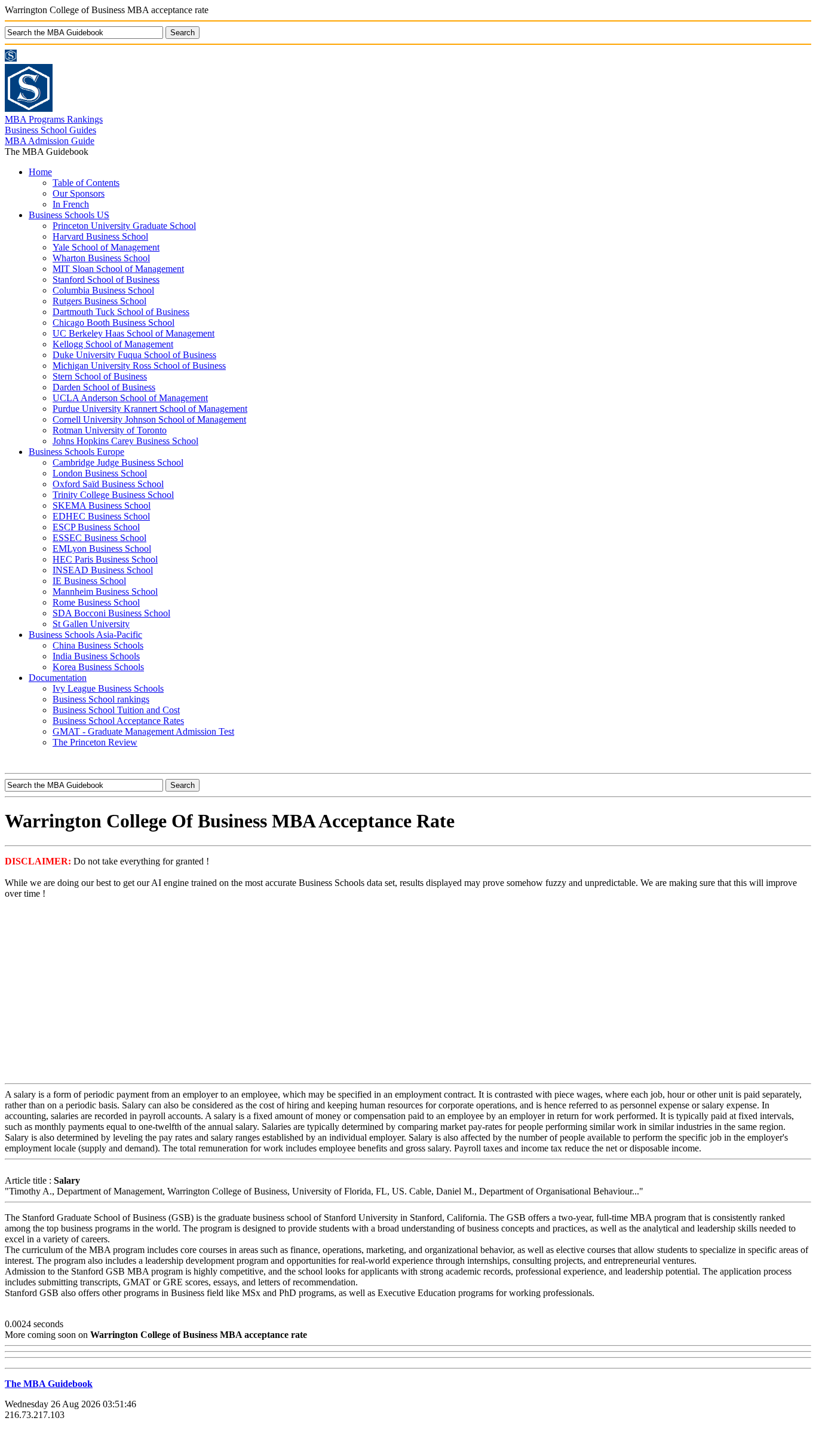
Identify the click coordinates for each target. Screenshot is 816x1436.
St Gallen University (91, 624)
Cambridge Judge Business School (118, 462)
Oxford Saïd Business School (108, 484)
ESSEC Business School (99, 538)
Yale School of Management (106, 247)
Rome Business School (96, 602)
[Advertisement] (408, 992)
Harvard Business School (100, 236)
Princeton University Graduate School (124, 226)
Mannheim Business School (105, 591)
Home (40, 172)
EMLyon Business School (102, 548)
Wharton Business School (101, 258)
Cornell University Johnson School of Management (149, 419)
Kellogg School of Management (113, 344)
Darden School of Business (104, 387)
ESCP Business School (96, 527)
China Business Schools (98, 645)
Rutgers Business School (99, 301)
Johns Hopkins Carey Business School (125, 441)
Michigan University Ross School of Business (139, 365)
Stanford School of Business (106, 279)
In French (71, 204)
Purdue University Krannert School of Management (150, 409)
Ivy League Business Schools (108, 688)
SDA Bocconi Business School (111, 613)
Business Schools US (69, 215)
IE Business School (89, 581)
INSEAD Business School (103, 570)
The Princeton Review (95, 742)
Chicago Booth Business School (113, 322)
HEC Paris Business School (105, 559)
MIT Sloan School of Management (118, 269)
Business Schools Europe (76, 452)
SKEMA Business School (102, 505)
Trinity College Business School (113, 495)
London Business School (100, 473)
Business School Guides (50, 130)
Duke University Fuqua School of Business (134, 355)
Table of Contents (86, 183)
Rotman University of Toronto (110, 430)
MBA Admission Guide (49, 141)
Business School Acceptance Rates (118, 721)
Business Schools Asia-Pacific (85, 635)
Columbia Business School (103, 290)
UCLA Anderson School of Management (130, 398)
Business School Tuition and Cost (116, 710)
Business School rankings (101, 699)
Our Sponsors (79, 193)
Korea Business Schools (98, 667)
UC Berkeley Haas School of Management (133, 333)
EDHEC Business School (101, 516)
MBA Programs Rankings (54, 119)
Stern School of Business (100, 376)
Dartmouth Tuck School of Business (121, 312)
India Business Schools (96, 656)
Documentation (58, 678)
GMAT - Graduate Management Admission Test (143, 731)
